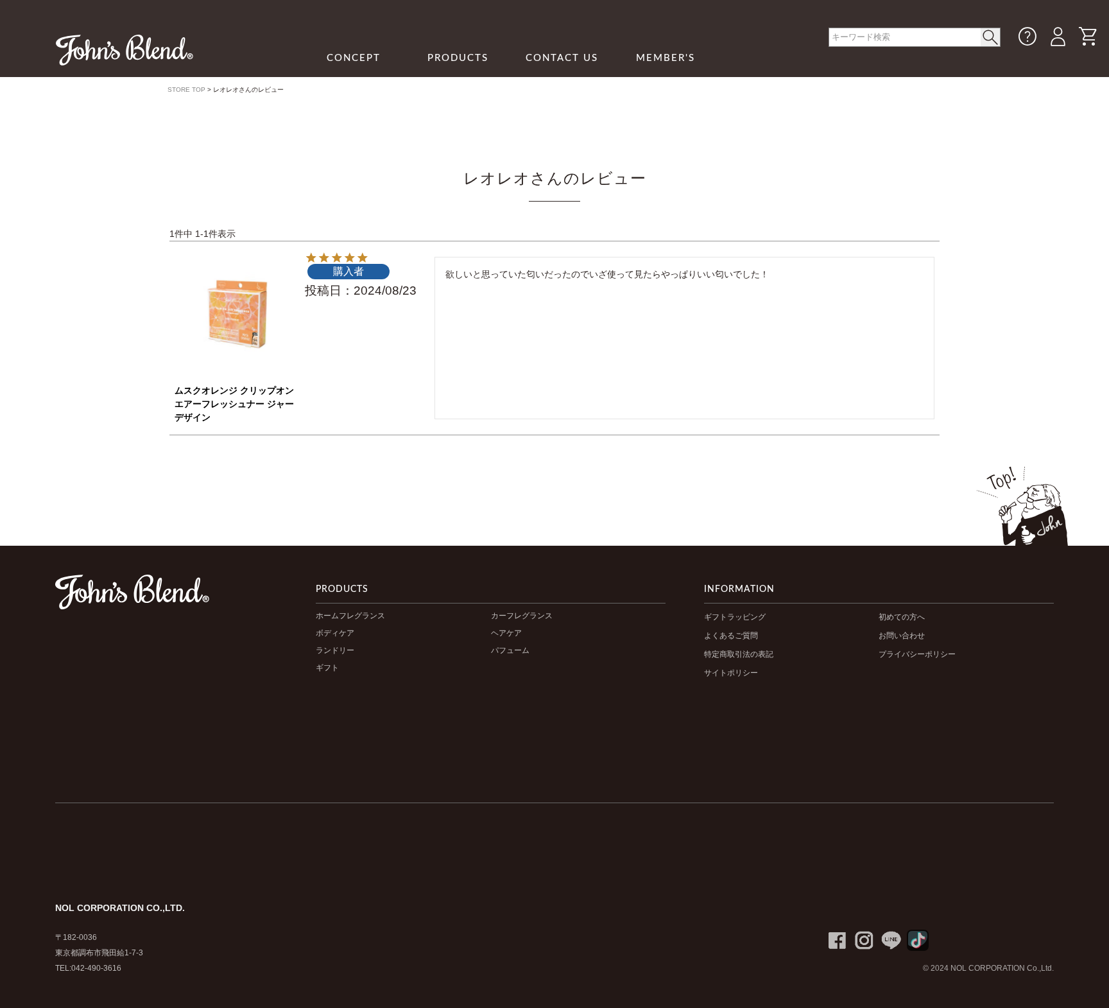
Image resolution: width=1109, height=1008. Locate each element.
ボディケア (335, 633)
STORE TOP (186, 89)
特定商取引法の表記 (738, 654)
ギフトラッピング (735, 617)
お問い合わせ (902, 635)
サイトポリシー (731, 672)
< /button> (991, 37)
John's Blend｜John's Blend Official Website (124, 50)
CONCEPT (354, 58)
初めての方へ (902, 617)
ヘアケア (506, 633)
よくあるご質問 (731, 635)
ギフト (327, 667)
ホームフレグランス (350, 615)
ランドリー (335, 650)
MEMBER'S (665, 58)
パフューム (510, 650)
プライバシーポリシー (917, 654)
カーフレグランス (522, 615)
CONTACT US (562, 58)
